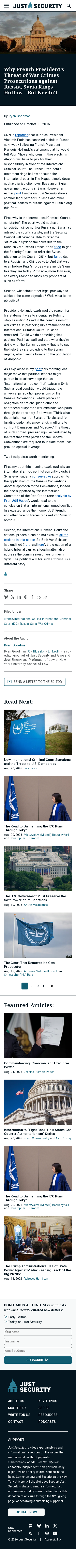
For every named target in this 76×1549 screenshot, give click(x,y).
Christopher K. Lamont (24, 838)
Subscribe (35, 1360)
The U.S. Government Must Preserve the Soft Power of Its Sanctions (35, 898)
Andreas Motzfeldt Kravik (41, 971)
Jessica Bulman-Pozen (39, 1072)
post (17, 193)
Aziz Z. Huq (63, 1138)
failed (58, 257)
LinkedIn (54, 651)
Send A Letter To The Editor (38, 682)
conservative (41, 476)
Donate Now (26, 1512)
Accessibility (53, 1539)
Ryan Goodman (20, 116)
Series (44, 1408)
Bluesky (39, 651)
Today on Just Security (25, 1322)
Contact (15, 1422)
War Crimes (46, 623)
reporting (22, 135)
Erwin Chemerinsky (36, 1138)
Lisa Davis (30, 768)
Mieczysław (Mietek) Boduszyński (46, 834)
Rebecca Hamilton (36, 1278)
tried (57, 247)
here (27, 545)
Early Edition (17, 1317)
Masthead (17, 1408)
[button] (68, 5)
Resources (48, 1415)
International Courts (27, 618)
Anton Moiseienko (36, 904)
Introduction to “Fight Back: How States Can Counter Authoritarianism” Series (38, 1132)
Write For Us (19, 1415)
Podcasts (47, 1422)
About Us (16, 1401)
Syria (33, 623)
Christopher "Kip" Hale (18, 974)
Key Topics (48, 1401)
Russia (24, 623)
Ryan (16, 645)
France (8, 618)
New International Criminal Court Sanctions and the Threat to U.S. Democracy (37, 761)
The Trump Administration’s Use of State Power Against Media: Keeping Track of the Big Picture (37, 1270)
